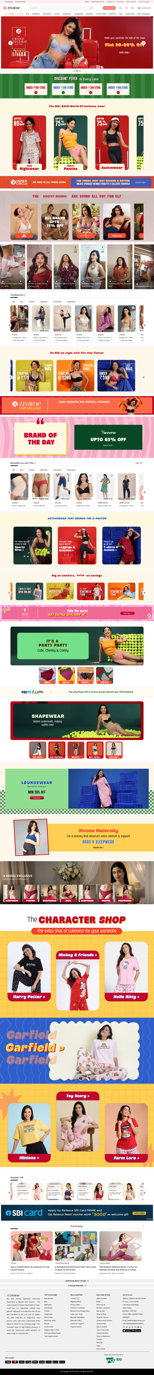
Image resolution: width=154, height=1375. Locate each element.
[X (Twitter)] (126, 1326)
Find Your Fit (100, 1305)
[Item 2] (66, 675)
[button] (91, 8)
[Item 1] (47, 675)
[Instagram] (129, 1326)
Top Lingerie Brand (51, 1336)
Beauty (46, 1324)
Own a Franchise (143, 2)
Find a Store (100, 1349)
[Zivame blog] (135, 1326)
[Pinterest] (132, 1326)
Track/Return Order (97, 2)
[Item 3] (85, 675)
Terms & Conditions (77, 1308)
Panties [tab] (31, 302)
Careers (99, 1339)
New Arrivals (48, 1298)
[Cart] (132, 8)
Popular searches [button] (76, 1286)
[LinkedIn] (140, 1326)
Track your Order (76, 1314)
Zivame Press (101, 1324)
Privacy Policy (75, 1305)
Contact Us (110, 2)
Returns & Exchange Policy (80, 1311)
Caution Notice (75, 1327)
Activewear (48, 1308)
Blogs (87, 2)
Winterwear (48, 1317)
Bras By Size (100, 1311)
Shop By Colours (102, 1317)
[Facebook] (124, 1326)
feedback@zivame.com (136, 1320)
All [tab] (13, 302)
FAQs (98, 1346)
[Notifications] (120, 8)
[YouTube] (137, 1326)
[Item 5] (114, 750)
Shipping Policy (75, 1302)
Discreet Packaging (77, 1317)
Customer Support (77, 1324)
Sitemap (99, 1343)
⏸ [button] (152, 17)
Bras (45, 1302)
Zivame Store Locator (104, 1320)
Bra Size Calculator (103, 1308)
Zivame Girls (48, 1327)
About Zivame (101, 1298)
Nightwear (48, 1305)
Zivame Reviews (102, 1333)
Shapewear (48, 1314)
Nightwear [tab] (43, 302)
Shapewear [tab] (71, 302)
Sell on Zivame (131, 2)
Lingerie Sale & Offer (51, 1330)
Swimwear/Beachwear (52, 1333)
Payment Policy (76, 1320)
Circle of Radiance (103, 1336)
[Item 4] (104, 675)
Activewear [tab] (57, 302)
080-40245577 (133, 1314)
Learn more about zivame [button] (76, 1281)
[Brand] (24, 222)
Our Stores (120, 2)
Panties (47, 1311)
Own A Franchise (102, 1330)
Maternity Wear (50, 1320)
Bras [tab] (21, 302)
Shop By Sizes (101, 1314)
